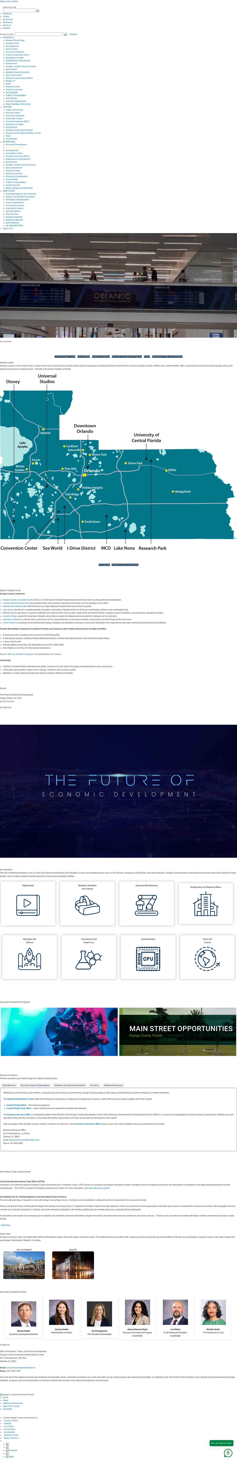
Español (6, 28)
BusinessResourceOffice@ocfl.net (24, 1140)
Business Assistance (101, 357)
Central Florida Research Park (16, 603)
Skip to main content (9, 1)
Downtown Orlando (11, 619)
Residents (7, 14)
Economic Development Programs (127, 357)
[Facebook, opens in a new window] (11, 1450)
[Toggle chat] (227, 1452)
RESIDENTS (8, 37)
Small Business (9, 1085)
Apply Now (5, 1225)
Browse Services (11, 1438)
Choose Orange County (64, 357)
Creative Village (10, 616)
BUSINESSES (9, 142)
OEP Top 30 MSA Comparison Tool (22, 654)
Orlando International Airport (15, 606)
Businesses (8, 19)
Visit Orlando (104, 565)
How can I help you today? (221, 1443)
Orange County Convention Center (18, 600)
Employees (8, 22)
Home (5, 1397)
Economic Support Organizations (35, 1085)
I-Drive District (9, 623)
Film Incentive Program (59, 1061)
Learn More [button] (6, 713)
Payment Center (11, 1435)
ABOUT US (8, 228)
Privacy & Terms (11, 1420)
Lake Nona (8, 610)
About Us (7, 25)
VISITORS (7, 107)
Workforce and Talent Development (69, 1085)
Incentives (94, 1085)
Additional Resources (113, 1085)
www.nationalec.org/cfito (98, 1188)
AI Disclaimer (9, 1429)
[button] (37, 10)
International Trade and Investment (167, 357)
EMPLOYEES (9, 191)
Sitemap (7, 1423)
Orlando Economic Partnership (125, 565)
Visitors (6, 16)
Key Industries (83, 357)
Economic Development (23, 341)
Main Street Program (178, 1061)
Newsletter (7, 1409)
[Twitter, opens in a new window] (10, 1456)
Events (147, 357)
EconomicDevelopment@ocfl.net (20, 1368)
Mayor (5, 1400)
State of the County (11, 1406)
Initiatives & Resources (13, 1403)
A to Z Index (9, 1426)
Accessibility (9, 1432)
